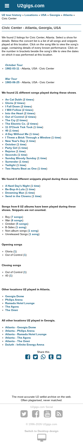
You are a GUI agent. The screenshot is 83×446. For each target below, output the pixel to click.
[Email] (59, 357)
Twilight (10, 165)
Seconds (11, 154)
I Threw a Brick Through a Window (28, 137)
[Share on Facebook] (27, 357)
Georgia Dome (14, 296)
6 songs (17, 220)
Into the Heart (14, 113)
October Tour (14, 65)
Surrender (11, 161)
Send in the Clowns (18, 196)
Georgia (55, 14)
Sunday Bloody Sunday (20, 158)
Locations (31, 14)
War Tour (11, 78)
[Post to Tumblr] (51, 357)
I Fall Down (12, 106)
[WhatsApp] (43, 357)
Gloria (9, 103)
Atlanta (68, 14)
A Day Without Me (17, 134)
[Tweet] (35, 357)
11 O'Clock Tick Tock (19, 127)
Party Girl (11, 147)
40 (6, 130)
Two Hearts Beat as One (21, 168)
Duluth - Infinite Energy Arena (24, 344)
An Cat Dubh (13, 99)
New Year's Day (15, 140)
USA (44, 14)
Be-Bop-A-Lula (15, 189)
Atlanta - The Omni (17, 341)
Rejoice (10, 151)
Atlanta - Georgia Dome (20, 327)
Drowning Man (14, 192)
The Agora (12, 306)
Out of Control (14, 116)
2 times (28, 99)
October (10, 144)
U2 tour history (11, 14)
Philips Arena (14, 299)
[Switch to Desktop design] (41, 439)
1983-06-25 (12, 82)
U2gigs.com (30, 5)
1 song (20, 227)
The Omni (11, 310)
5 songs (22, 223)
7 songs (17, 216)
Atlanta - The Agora (18, 337)
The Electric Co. (15, 123)
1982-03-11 (12, 68)
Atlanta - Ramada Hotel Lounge (26, 334)
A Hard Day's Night (17, 185)
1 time (38, 127)
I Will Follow (13, 109)
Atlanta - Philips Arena (20, 330)
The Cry (10, 120)
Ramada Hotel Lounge (20, 303)
